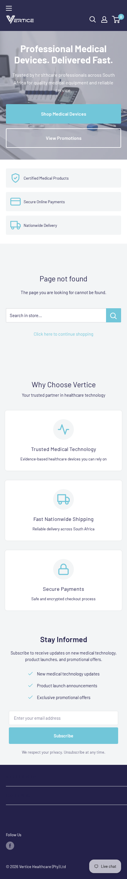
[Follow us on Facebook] (10, 846)
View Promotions (64, 138)
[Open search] (92, 19)
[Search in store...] (113, 315)
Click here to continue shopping (63, 334)
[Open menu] (9, 8)
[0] (116, 19)
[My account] (104, 19)
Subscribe (63, 735)
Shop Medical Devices (63, 114)
